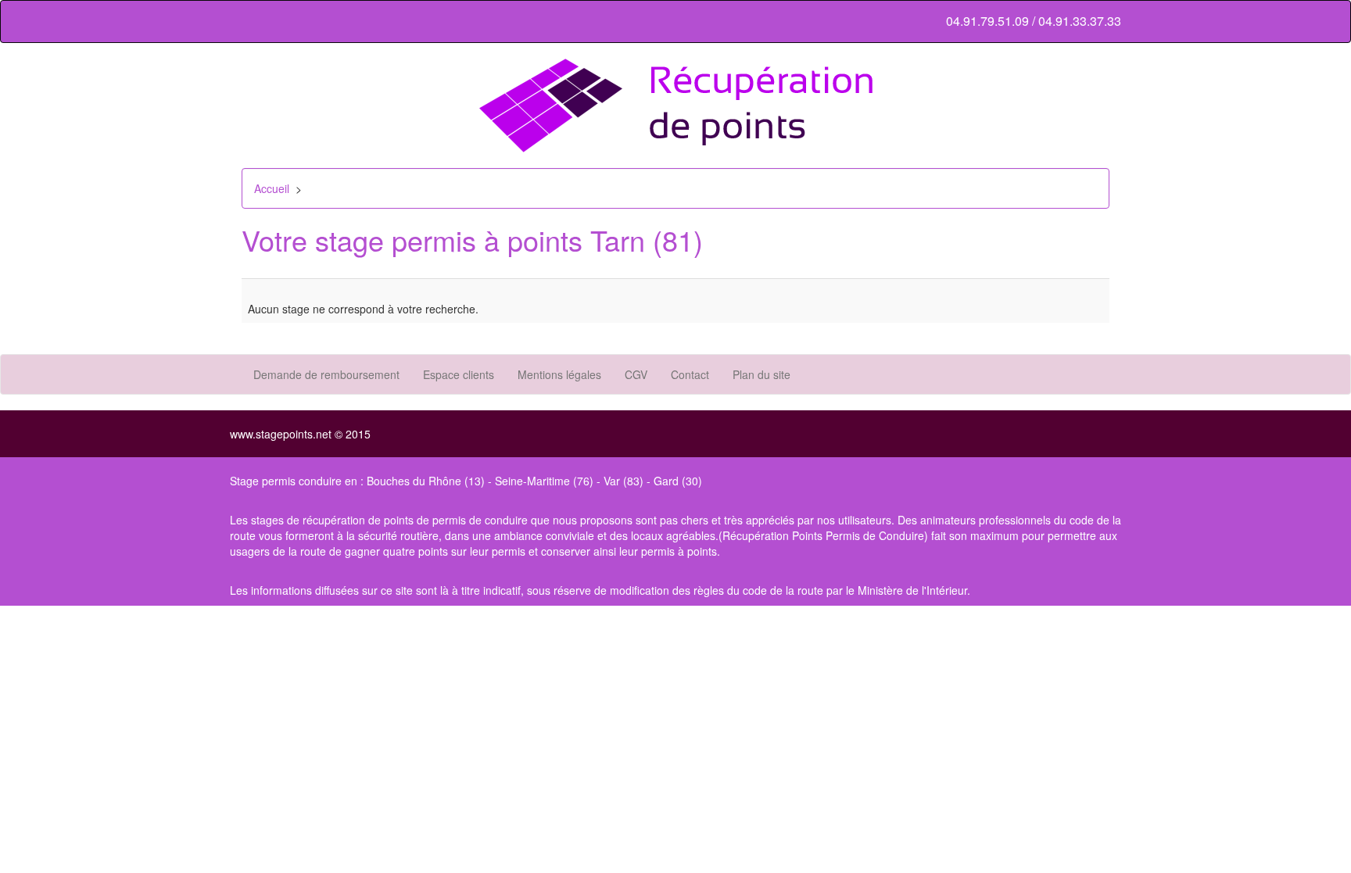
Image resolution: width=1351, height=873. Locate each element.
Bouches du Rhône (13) (426, 480)
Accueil (271, 188)
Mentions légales (559, 374)
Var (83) (623, 480)
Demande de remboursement (326, 374)
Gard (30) (678, 480)
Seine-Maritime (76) (544, 480)
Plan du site (761, 374)
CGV (636, 374)
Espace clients (458, 374)
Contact (690, 374)
